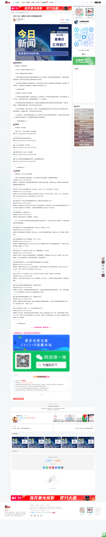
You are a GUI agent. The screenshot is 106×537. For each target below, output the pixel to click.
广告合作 (42, 505)
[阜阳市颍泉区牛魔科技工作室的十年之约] (53, 512)
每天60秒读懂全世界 (20, 12)
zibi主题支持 (58, 507)
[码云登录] (53, 467)
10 (25, 418)
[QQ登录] (44, 467)
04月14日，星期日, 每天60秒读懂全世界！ (28, 16)
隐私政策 (37, 505)
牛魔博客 (18, 19)
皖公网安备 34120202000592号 (48, 508)
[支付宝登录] (59, 467)
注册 (58, 460)
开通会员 (98, 2)
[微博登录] (50, 467)
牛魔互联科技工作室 (51, 507)
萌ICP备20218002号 (59, 508)
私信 (68, 19)
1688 (21, 418)
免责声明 (32, 505)
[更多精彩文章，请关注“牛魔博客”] (41, 342)
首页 (13, 12)
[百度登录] (56, 467)
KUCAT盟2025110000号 (35, 510)
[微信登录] (47, 467)
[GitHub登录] (62, 467)
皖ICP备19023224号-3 (35, 508)
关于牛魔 (47, 505)
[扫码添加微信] (103, 268)
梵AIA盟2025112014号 (44, 510)
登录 (50, 460)
